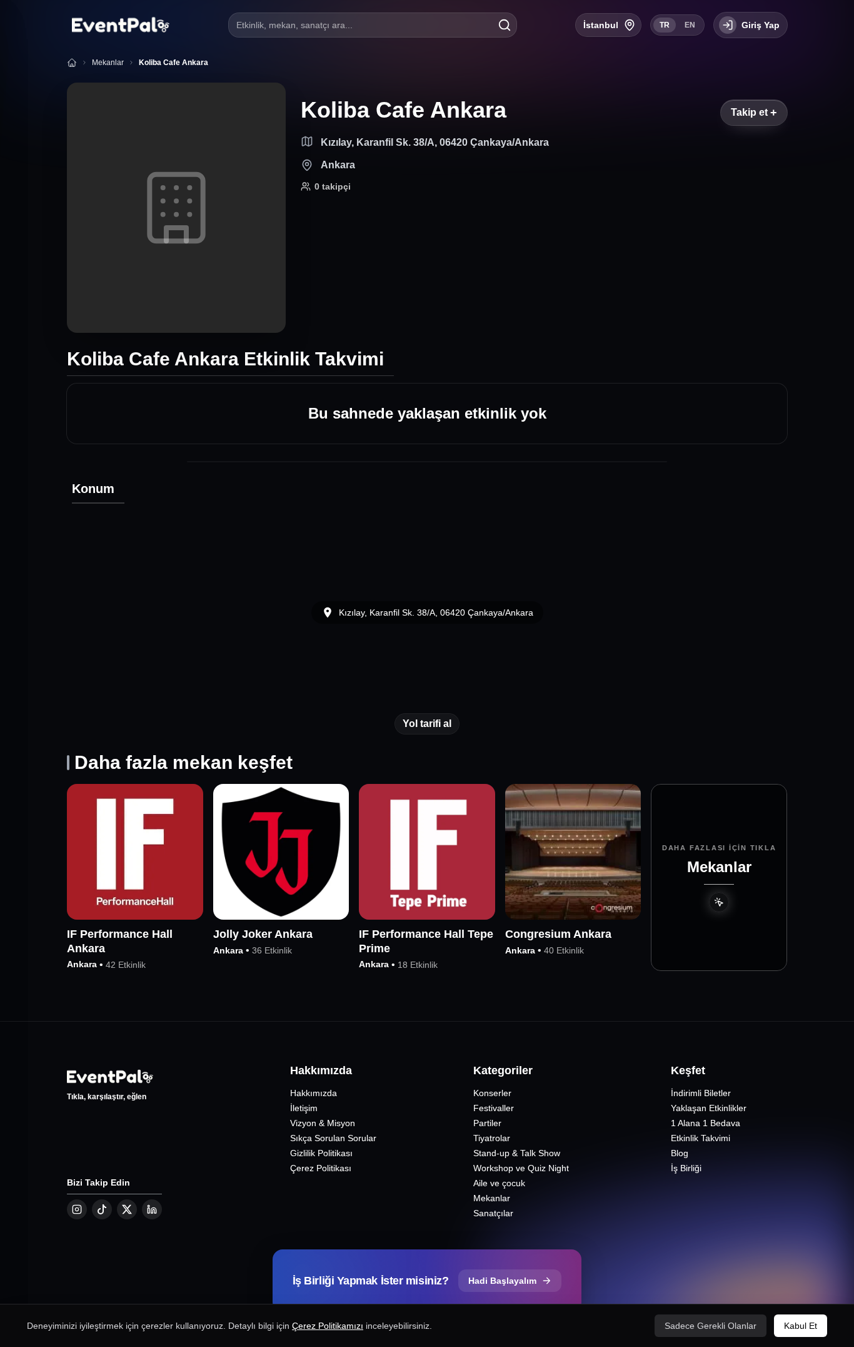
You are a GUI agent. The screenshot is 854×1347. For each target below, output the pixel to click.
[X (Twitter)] (127, 1209)
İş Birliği (686, 1168)
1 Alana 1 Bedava (705, 1123)
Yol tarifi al (427, 723)
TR (665, 25)
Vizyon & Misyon (322, 1123)
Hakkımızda (313, 1093)
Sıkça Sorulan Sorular (333, 1138)
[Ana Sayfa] (72, 63)
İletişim (304, 1108)
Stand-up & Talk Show (516, 1153)
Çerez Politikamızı (327, 1326)
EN (690, 25)
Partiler (487, 1123)
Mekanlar (491, 1198)
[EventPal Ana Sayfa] (118, 25)
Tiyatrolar (491, 1138)
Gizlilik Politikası (321, 1153)
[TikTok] (102, 1209)
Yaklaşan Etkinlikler (708, 1108)
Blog (679, 1153)
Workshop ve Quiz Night (521, 1168)
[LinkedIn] (152, 1209)
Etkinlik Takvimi (700, 1138)
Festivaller (493, 1108)
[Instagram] (77, 1209)
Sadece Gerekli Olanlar (710, 1326)
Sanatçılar (493, 1213)
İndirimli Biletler (701, 1093)
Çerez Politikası (320, 1168)
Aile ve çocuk (499, 1183)
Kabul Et (800, 1326)
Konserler (492, 1093)
